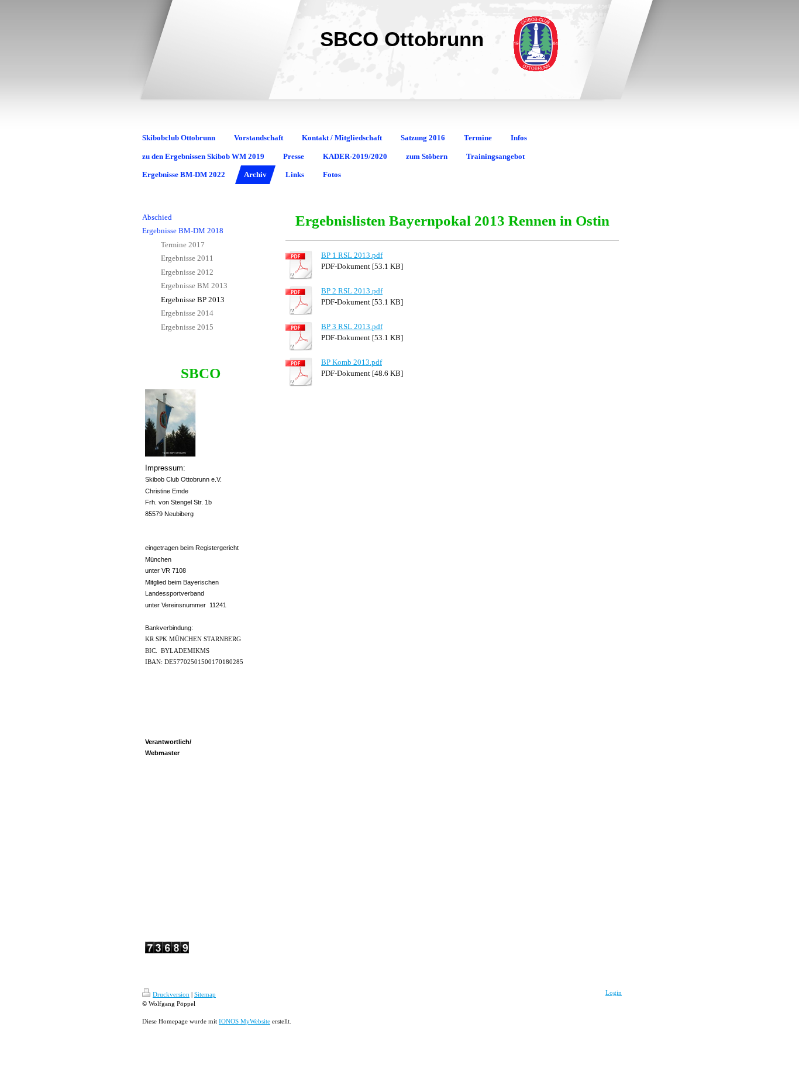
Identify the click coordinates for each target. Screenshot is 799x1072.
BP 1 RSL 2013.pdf (352, 255)
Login (613, 992)
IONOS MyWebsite (244, 1021)
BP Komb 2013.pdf (351, 362)
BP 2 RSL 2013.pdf (352, 290)
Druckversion (171, 994)
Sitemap (205, 994)
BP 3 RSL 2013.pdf (352, 326)
